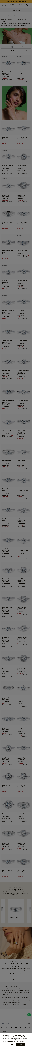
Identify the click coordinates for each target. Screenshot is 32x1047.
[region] (16, 1040)
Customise (10, 1044)
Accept (21, 1044)
